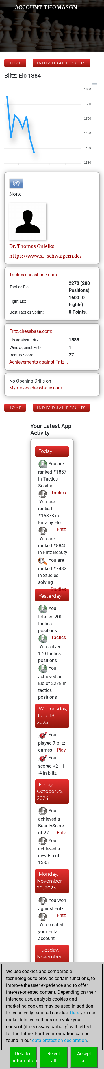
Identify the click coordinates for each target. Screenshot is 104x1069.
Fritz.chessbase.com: (30, 331)
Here (74, 1013)
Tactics (58, 492)
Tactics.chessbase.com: (33, 274)
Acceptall (84, 1057)
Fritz (61, 529)
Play (61, 750)
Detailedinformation (25, 1057)
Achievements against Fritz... (38, 362)
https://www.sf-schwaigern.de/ (45, 256)
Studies (57, 589)
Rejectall (53, 1057)
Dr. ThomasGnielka (32, 246)
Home (15, 63)
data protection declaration (59, 1040)
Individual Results (61, 63)
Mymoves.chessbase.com (35, 388)
